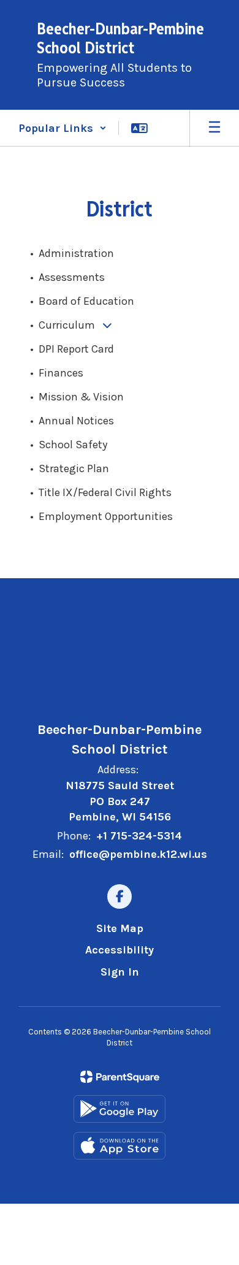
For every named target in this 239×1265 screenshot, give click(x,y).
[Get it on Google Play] (119, 1109)
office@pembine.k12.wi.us (138, 854)
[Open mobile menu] (214, 128)
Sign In (120, 972)
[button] (62, 128)
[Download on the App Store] (119, 1146)
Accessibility (119, 950)
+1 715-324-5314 (139, 836)
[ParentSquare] (119, 1077)
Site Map (119, 928)
